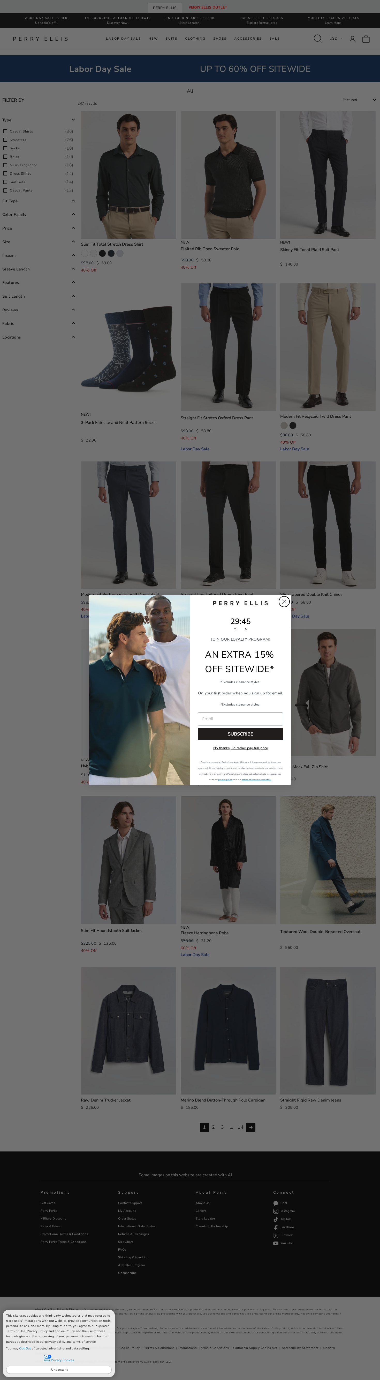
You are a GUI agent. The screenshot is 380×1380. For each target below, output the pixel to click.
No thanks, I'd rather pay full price (240, 748)
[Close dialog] (284, 601)
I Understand (59, 1370)
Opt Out (25, 1348)
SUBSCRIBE (240, 734)
